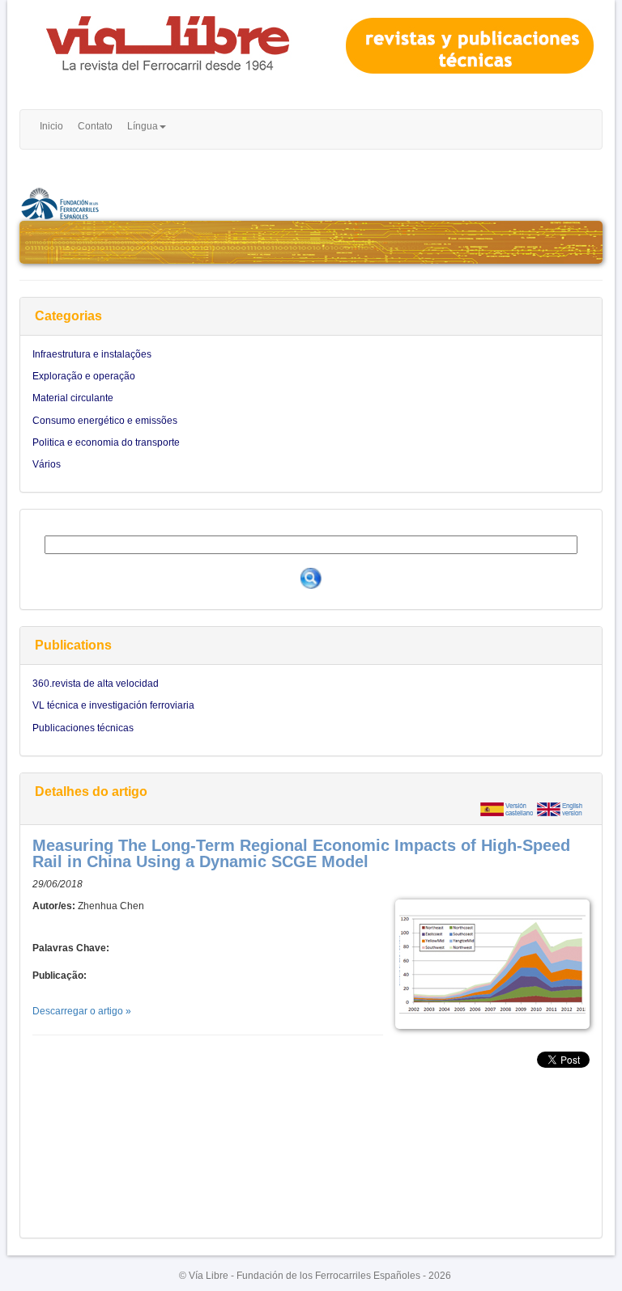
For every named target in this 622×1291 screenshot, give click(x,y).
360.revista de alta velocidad (95, 683)
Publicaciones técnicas (83, 728)
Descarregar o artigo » (81, 1011)
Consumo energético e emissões (104, 420)
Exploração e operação (83, 376)
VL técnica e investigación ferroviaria (113, 705)
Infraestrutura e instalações (91, 354)
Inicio (51, 126)
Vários (46, 464)
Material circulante (72, 398)
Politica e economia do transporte (106, 442)
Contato (95, 126)
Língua (142, 126)
